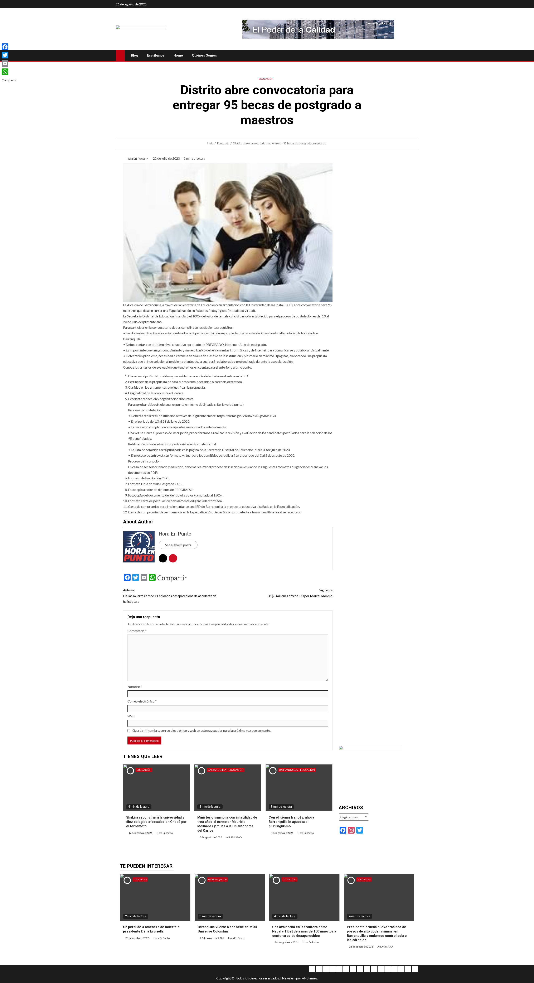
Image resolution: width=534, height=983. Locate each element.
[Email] (9, 63)
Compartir (172, 578)
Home (178, 55)
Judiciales (140, 879)
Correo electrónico (142, 701)
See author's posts (178, 545)
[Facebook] (9, 47)
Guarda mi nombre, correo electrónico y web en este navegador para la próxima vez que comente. (201, 730)
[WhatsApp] (9, 72)
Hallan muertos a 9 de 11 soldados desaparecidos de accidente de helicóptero (169, 595)
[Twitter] (9, 55)
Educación (266, 78)
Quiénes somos (204, 55)
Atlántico (289, 879)
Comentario (137, 631)
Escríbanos (156, 55)
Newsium (289, 978)
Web (131, 716)
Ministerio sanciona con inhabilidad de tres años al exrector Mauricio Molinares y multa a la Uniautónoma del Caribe (227, 823)
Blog (134, 55)
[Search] (414, 55)
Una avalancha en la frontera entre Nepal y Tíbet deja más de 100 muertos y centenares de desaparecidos (304, 931)
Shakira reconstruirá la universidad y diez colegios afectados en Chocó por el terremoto (156, 821)
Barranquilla (217, 769)
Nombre (134, 687)
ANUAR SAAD (234, 837)
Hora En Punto (136, 158)
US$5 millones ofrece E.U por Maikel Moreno (299, 593)
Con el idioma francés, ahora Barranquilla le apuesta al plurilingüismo (291, 821)
